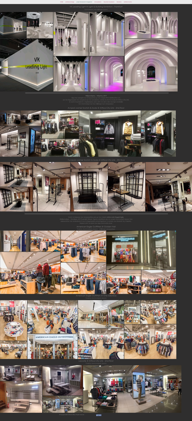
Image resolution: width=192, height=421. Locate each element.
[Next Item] (189, 186)
